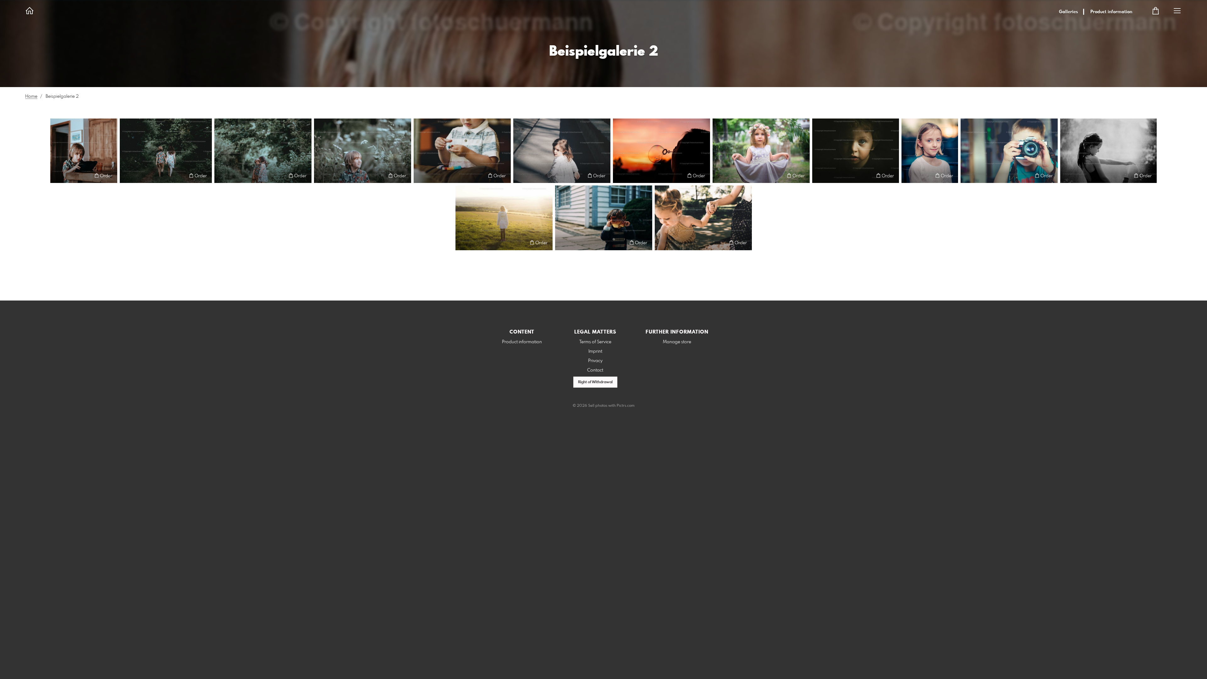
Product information (1111, 12)
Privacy (595, 361)
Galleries (1068, 12)
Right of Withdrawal (595, 382)
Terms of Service (595, 342)
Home (31, 96)
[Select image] (58, 175)
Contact (595, 370)
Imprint (595, 351)
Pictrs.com (626, 406)
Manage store (677, 342)
